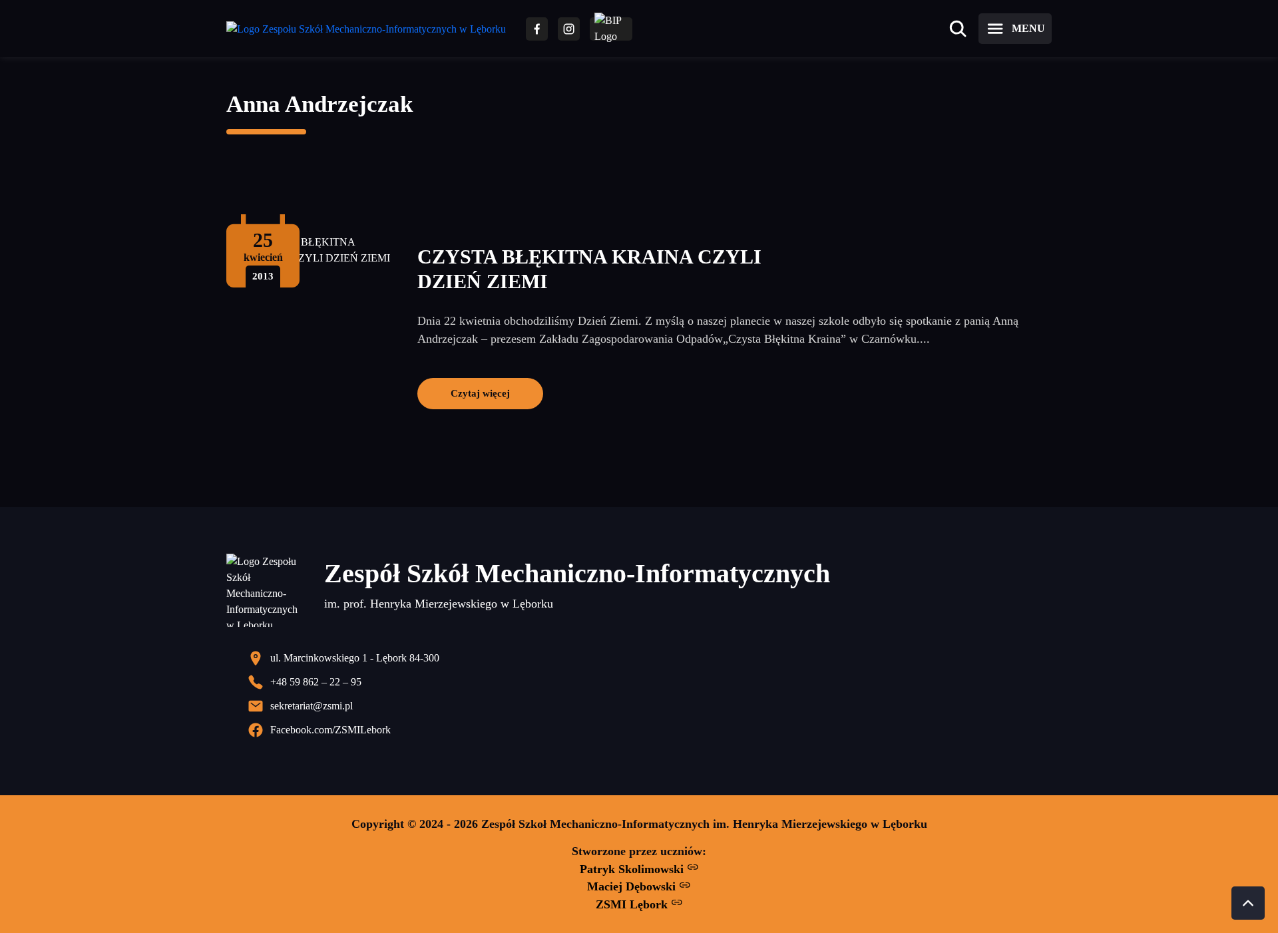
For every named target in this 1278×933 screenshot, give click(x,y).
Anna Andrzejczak (319, 104)
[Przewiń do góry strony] (1248, 903)
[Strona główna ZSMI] (366, 29)
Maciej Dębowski (633, 886)
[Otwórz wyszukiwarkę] (957, 28)
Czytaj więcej (480, 393)
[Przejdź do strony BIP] (611, 29)
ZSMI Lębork (633, 904)
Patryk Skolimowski (633, 869)
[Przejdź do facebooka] (537, 29)
